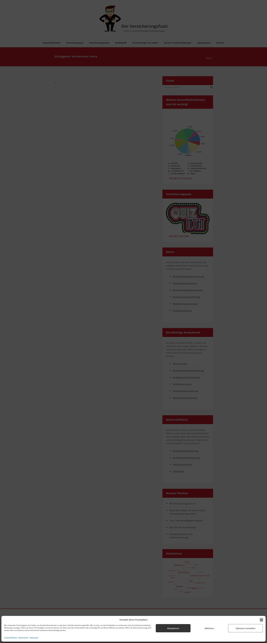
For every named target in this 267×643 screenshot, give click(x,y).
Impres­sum (33, 637)
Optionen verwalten (245, 628)
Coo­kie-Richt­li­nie (10, 637)
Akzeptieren (173, 628)
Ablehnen (209, 628)
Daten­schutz (23, 637)
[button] (261, 619)
